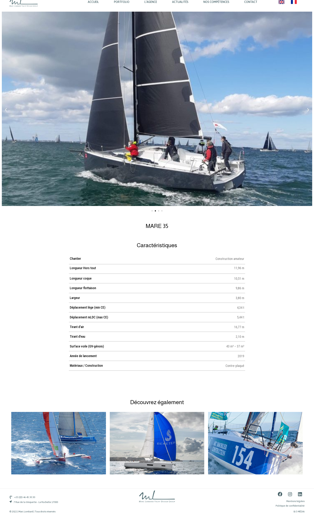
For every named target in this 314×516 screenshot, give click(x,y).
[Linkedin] (300, 494)
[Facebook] (280, 494)
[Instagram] (290, 494)
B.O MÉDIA (299, 511)
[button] (152, 210)
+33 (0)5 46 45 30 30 (24, 497)
